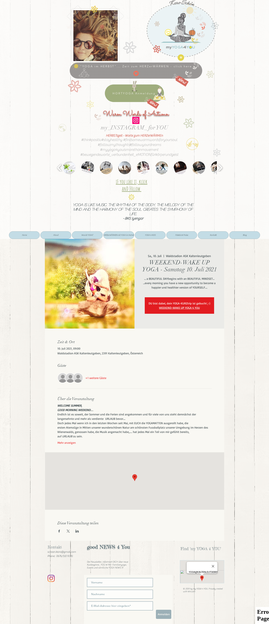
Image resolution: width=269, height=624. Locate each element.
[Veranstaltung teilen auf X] (68, 531)
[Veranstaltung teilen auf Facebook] (59, 531)
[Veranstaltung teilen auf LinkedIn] (77, 531)
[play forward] (220, 168)
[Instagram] (135, 120)
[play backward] (59, 168)
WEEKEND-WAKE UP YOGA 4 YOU (179, 308)
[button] (69, 167)
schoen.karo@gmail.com (61, 551)
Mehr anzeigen (66, 442)
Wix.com (191, 591)
